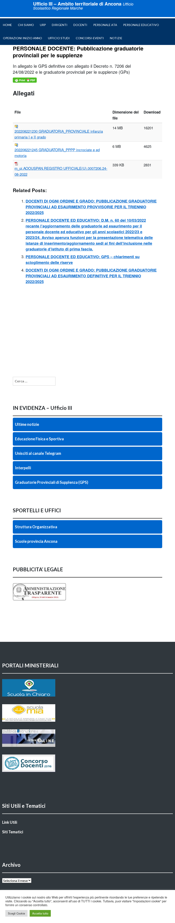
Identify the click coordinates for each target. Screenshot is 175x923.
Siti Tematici (12, 831)
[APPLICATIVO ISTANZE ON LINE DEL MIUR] (87, 738)
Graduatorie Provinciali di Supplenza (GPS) (51, 482)
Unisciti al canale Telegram (38, 453)
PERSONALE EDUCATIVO (141, 25)
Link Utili (9, 822)
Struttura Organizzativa (36, 526)
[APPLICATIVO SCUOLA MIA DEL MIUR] (87, 713)
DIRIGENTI (59, 25)
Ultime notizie (27, 424)
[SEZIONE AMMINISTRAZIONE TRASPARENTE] (87, 591)
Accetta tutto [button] (40, 913)
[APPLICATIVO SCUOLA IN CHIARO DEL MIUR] (87, 687)
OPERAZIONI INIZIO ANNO (22, 38)
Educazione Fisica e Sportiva (39, 438)
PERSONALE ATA (105, 25)
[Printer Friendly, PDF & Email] (25, 80)
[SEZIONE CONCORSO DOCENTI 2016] (87, 763)
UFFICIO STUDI (59, 38)
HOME (7, 25)
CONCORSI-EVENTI (90, 38)
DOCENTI (80, 25)
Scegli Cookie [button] (16, 913)
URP (43, 25)
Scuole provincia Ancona (36, 541)
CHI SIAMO (26, 25)
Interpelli (23, 467)
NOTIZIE (116, 38)
